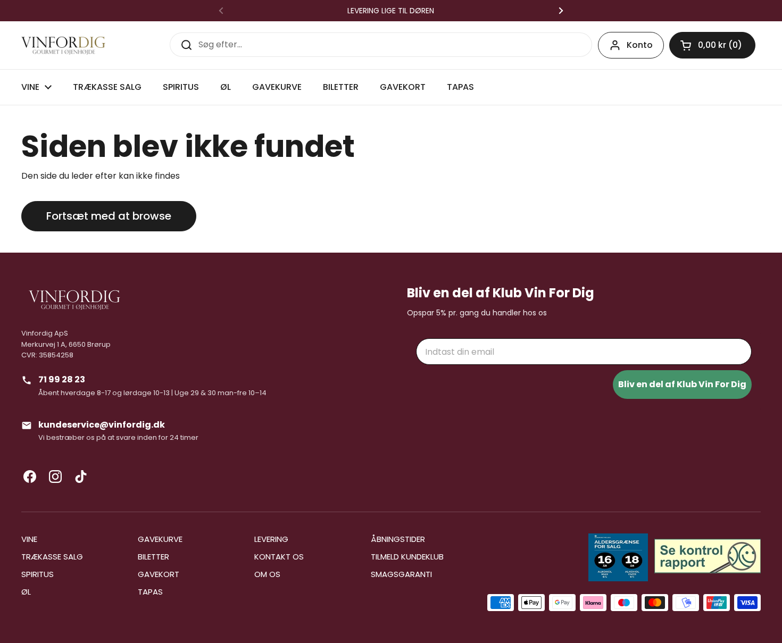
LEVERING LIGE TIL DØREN (390, 10)
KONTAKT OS (279, 556)
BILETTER (153, 556)
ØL (26, 591)
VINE (29, 539)
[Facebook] (29, 476)
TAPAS (150, 591)
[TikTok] (80, 476)
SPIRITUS (37, 574)
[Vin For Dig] (63, 45)
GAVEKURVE (160, 539)
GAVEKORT (158, 574)
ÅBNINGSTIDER (398, 539)
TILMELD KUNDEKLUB (407, 556)
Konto (640, 45)
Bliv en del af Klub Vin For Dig (682, 384)
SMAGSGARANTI (401, 574)
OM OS (267, 574)
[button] (712, 45)
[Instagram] (55, 476)
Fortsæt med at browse (108, 215)
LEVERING (271, 539)
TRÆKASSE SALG (52, 556)
